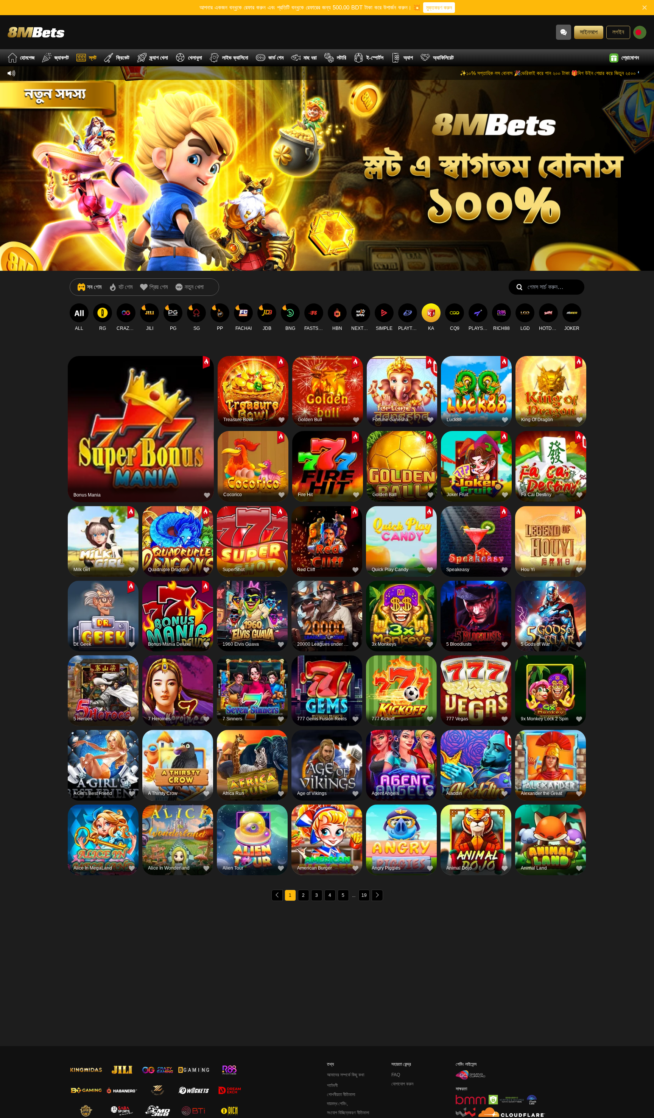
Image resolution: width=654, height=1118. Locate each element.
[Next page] (377, 895)
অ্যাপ (408, 58)
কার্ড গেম (275, 58)
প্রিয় (140, 412)
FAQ (395, 1074)
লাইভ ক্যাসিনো (235, 58)
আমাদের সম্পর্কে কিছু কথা (345, 1074)
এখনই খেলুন (141, 430)
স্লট (93, 58)
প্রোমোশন (630, 58)
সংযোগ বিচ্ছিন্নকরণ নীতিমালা (348, 1112)
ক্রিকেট (122, 58)
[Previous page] (277, 895)
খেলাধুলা (195, 58)
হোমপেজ (27, 58)
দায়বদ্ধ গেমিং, (337, 1103)
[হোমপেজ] (36, 32)
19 (364, 895)
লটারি (341, 58)
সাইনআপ (589, 32)
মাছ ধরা (310, 58)
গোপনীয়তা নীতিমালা (341, 1094)
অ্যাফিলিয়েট (443, 58)
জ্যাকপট (61, 58)
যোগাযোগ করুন (402, 1084)
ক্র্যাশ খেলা (158, 58)
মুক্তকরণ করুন (439, 8)
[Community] (563, 32)
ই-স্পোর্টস (374, 58)
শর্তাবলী (332, 1085)
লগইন (618, 32)
